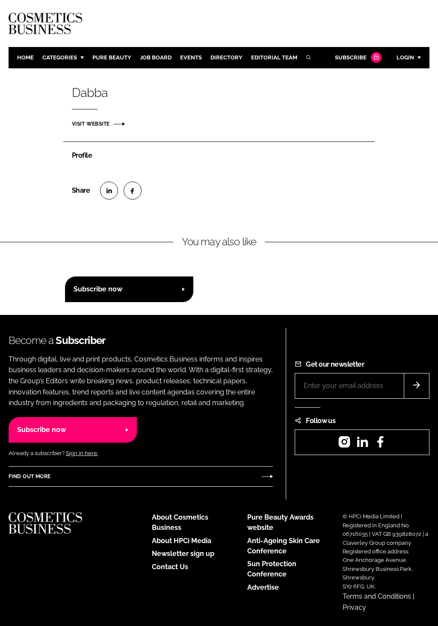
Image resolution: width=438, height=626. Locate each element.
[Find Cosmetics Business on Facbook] (380, 445)
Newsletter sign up (183, 554)
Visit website (91, 124)
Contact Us (170, 567)
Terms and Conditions (377, 596)
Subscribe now (98, 289)
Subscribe (351, 57)
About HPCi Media (181, 541)
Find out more (29, 476)
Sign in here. (82, 453)
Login (405, 57)
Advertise (263, 587)
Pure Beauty (111, 57)
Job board (156, 57)
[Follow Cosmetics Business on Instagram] (344, 445)
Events (191, 57)
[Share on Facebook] (133, 191)
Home (25, 57)
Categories (59, 57)
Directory (226, 57)
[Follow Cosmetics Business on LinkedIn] (362, 445)
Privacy (354, 607)
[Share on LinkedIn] (109, 191)
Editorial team (274, 57)
